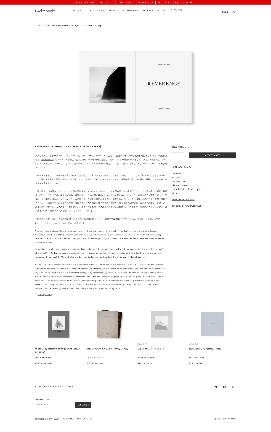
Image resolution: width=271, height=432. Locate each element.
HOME (38, 26)
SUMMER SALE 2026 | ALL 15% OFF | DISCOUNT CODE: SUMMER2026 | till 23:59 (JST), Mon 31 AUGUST (133, 3)
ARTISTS (113, 11)
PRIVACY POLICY (67, 419)
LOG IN (225, 12)
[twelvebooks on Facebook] (224, 387)
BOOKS (77, 11)
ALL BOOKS (41, 387)
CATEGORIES (95, 11)
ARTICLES (148, 11)
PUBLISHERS (130, 11)
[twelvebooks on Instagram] (232, 387)
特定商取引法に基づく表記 (46, 419)
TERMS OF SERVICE (84, 419)
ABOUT (162, 11)
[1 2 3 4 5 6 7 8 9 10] (135, 87)
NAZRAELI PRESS (193, 206)
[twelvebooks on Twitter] (216, 387)
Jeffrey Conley (45, 295)
